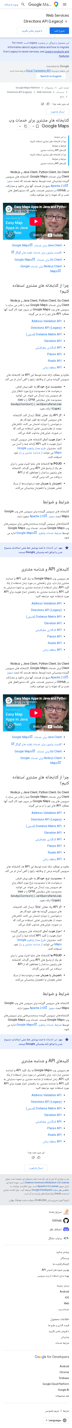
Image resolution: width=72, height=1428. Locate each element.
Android (64, 1291)
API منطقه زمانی (52, 367)
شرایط (66, 1410)
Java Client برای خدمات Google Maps (37, 245)
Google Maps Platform (28, 87)
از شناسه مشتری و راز (30, 452)
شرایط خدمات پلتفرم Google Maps (38, 533)
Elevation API (53, 341)
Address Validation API (47, 321)
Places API (54, 354)
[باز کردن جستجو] (23, 4)
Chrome (64, 1372)
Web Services (57, 15)
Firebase (64, 1378)
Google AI (63, 1389)
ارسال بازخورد (57, 111)
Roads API (55, 361)
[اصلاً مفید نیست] (42, 104)
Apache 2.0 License (47, 1186)
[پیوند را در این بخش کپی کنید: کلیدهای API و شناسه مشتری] (17, 569)
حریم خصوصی (52, 1410)
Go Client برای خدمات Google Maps (38, 259)
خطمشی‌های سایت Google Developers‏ (50, 1189)
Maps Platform (47, 4)
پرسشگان (64, 1258)
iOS (67, 1297)
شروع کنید (59, 30)
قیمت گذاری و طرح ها (58, 1325)
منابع (62, 96)
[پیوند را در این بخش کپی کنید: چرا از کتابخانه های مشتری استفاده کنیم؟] (56, 291)
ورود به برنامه (11, 4)
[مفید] (48, 104)
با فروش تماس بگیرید (32, 30)
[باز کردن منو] (64, 4)
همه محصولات (62, 1395)
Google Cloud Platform (56, 1383)
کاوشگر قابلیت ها (61, 1263)
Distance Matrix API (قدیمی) (44, 334)
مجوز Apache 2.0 (42, 516)
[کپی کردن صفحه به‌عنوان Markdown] (25, 126)
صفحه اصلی (63, 87)
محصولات (49, 87)
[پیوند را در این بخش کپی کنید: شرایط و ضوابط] (39, 502)
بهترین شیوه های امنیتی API (55, 1269)
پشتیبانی (65, 1336)
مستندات (60, 92)
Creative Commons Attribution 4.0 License (47, 1182)
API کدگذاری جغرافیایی (48, 347)
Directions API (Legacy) (43, 21)
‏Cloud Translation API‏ (38, 70)
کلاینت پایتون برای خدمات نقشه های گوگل (38, 252)
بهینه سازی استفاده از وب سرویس (53, 1275)
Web (66, 1303)
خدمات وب (63, 1309)
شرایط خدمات (62, 1342)
